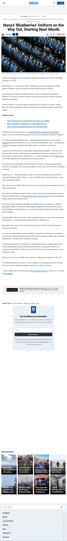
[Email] (54, 34)
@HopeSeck (8, 273)
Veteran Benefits (24, 16)
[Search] (54, 3)
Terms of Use (33, 342)
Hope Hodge (9, 34)
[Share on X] (50, 34)
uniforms (5, 145)
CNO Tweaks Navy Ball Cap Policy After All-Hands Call (27, 127)
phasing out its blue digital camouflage (43, 132)
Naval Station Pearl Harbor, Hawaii (35, 196)
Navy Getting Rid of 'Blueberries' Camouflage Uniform (26, 124)
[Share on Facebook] (47, 34)
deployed (5, 143)
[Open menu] (4, 3)
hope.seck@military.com (39, 271)
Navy (14, 78)
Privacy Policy (44, 342)
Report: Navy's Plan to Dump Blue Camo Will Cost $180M (28, 121)
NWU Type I (59, 156)
